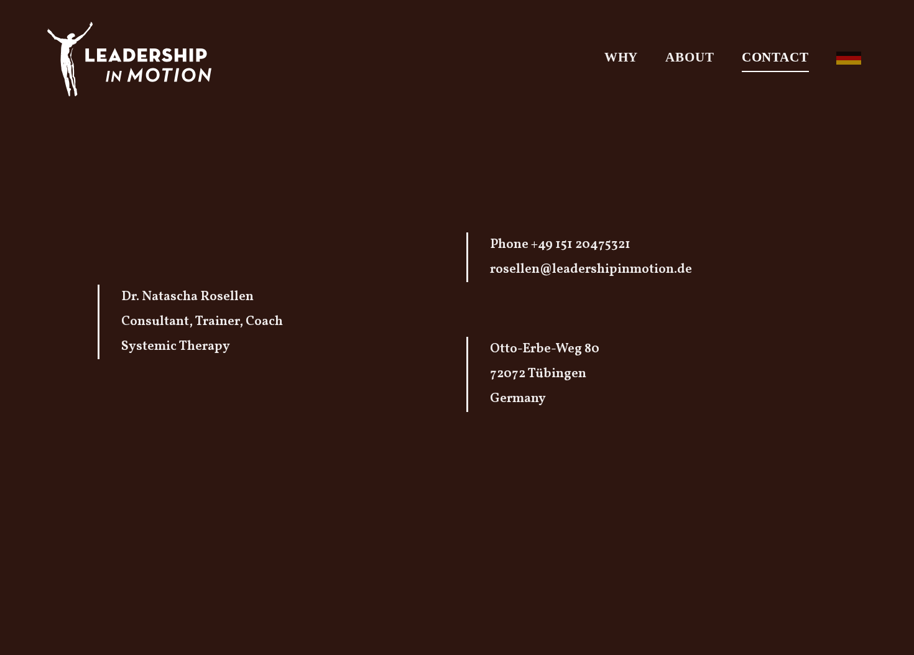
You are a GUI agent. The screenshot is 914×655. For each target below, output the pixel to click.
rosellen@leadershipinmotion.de (591, 269)
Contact (775, 57)
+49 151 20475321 (580, 245)
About (689, 57)
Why (621, 57)
